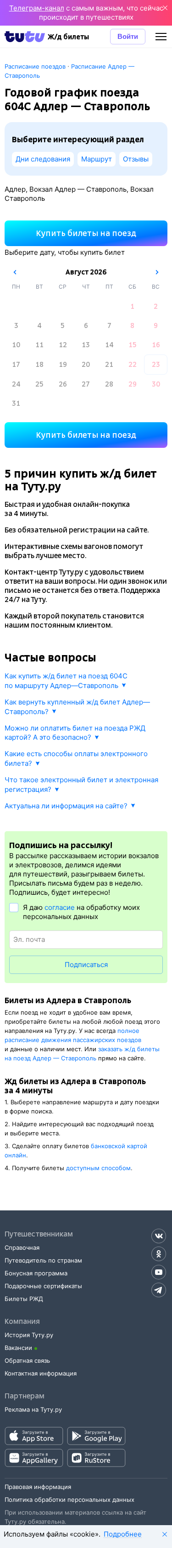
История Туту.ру (29, 1334)
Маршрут (96, 159)
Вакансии (18, 1347)
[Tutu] (25, 37)
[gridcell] (132, 306)
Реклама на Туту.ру (33, 1409)
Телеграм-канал (36, 8)
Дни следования (43, 159)
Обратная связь (27, 1360)
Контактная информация (41, 1373)
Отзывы (136, 159)
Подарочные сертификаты (43, 1286)
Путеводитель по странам (43, 1260)
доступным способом (98, 1168)
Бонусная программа (36, 1273)
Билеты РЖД (24, 1298)
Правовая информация (38, 1486)
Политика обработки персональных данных (69, 1499)
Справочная (22, 1247)
